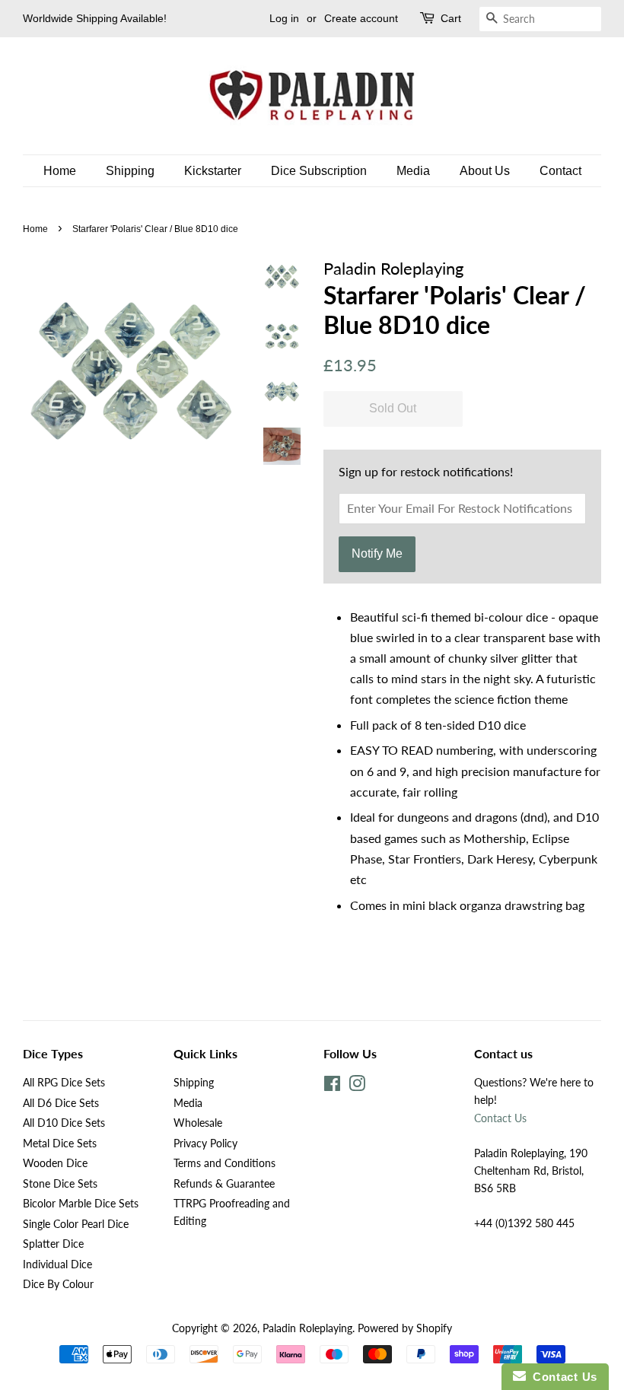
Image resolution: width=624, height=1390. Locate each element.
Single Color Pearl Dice (76, 1224)
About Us (485, 170)
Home (59, 170)
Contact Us (500, 1118)
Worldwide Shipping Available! (95, 18)
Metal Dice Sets (60, 1143)
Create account (361, 18)
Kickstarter (212, 170)
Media (413, 170)
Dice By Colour (58, 1284)
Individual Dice (57, 1264)
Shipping (130, 170)
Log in (284, 18)
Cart (451, 18)
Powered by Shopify (405, 1328)
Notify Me (377, 553)
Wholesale (198, 1123)
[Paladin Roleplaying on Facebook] (332, 1086)
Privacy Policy (205, 1143)
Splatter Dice (53, 1244)
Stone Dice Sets (60, 1184)
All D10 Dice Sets (64, 1123)
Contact (560, 170)
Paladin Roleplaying (307, 1328)
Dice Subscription (319, 170)
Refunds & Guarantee (224, 1184)
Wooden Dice (55, 1163)
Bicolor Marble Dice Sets (80, 1204)
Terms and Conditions (224, 1163)
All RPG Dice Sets (64, 1083)
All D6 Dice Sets (61, 1103)
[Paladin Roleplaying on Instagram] (357, 1086)
